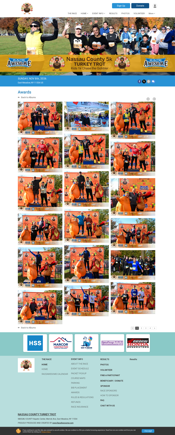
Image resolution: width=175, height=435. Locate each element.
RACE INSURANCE (79, 407)
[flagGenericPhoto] (54, 132)
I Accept (148, 431)
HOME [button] (83, 13)
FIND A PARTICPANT (110, 375)
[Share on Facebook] (139, 81)
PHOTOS (125, 13)
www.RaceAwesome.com (62, 423)
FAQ (102, 400)
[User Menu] (155, 6)
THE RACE (72, 13)
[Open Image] (40, 118)
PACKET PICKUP (78, 373)
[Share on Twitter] (144, 81)
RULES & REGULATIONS (82, 397)
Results (133, 359)
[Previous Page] (148, 99)
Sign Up (121, 5)
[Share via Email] (148, 81)
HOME (45, 369)
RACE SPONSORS (108, 391)
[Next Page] (154, 99)
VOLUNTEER (139, 13)
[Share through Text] (153, 81)
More (151, 13)
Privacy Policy (46, 432)
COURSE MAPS (78, 378)
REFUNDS (75, 402)
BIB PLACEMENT (79, 388)
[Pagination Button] (155, 328)
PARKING (75, 383)
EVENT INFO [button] (97, 13)
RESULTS (113, 13)
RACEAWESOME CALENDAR (55, 374)
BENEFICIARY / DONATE (111, 381)
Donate (140, 5)
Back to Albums (28, 97)
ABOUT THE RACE (79, 364)
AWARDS (75, 392)
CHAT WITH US (107, 405)
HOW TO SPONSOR (109, 395)
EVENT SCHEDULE (80, 368)
